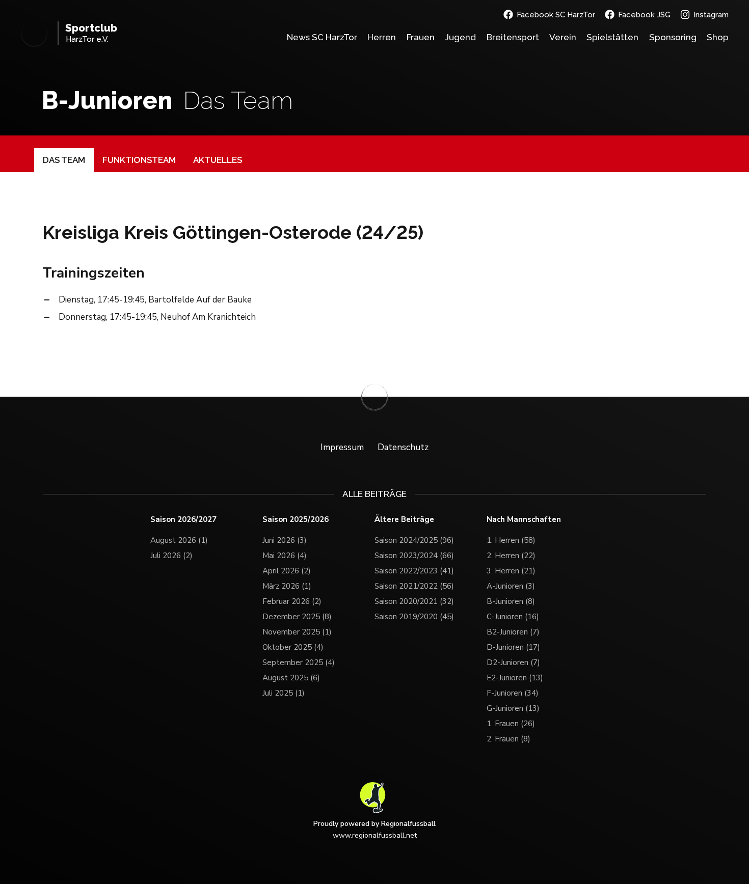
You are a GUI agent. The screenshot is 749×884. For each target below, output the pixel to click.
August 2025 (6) (291, 678)
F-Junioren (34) (513, 693)
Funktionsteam (139, 160)
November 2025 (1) (297, 632)
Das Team (64, 160)
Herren (381, 37)
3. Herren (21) (511, 571)
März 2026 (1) (286, 586)
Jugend (460, 37)
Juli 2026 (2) (171, 555)
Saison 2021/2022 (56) (414, 586)
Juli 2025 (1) (283, 693)
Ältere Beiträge (404, 519)
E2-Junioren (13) (515, 678)
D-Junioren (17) (513, 647)
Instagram (711, 14)
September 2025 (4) (298, 662)
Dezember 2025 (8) (297, 617)
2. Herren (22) (511, 555)
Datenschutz (403, 447)
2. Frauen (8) (508, 739)
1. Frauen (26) (511, 724)
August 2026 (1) (179, 540)
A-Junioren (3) (511, 586)
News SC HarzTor (322, 37)
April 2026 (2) (286, 571)
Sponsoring (673, 37)
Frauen (421, 37)
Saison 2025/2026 (295, 519)
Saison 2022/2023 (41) (414, 571)
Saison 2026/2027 (183, 519)
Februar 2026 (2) (292, 601)
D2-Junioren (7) (513, 662)
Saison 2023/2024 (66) (414, 555)
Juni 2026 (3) (284, 540)
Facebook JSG (644, 14)
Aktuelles (217, 160)
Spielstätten (612, 37)
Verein (562, 37)
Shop (718, 37)
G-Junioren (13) (513, 708)
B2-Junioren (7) (513, 632)
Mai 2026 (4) (284, 555)
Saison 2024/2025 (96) (414, 540)
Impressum (342, 447)
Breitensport (513, 37)
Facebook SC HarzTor (556, 14)
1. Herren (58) (511, 540)
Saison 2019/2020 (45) (414, 617)
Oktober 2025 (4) (293, 647)
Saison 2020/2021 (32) (414, 601)
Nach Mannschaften (524, 519)
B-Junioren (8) (511, 601)
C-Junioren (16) (513, 617)
